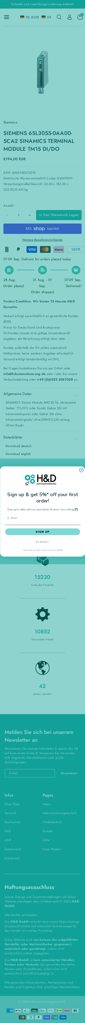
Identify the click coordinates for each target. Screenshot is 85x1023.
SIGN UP (42, 532)
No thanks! (42, 542)
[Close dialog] (81, 470)
